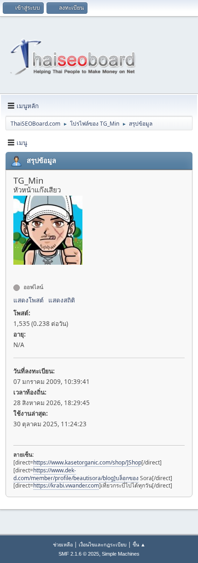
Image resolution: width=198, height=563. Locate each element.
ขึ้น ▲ (139, 544)
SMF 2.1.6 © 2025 (78, 554)
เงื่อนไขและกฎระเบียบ (103, 544)
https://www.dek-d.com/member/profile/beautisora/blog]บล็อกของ (76, 474)
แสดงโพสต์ (28, 300)
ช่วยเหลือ (63, 544)
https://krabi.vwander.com (66, 485)
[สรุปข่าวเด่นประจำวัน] (17, 271)
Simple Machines (121, 554)
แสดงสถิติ (61, 300)
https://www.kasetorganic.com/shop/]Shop (87, 462)
